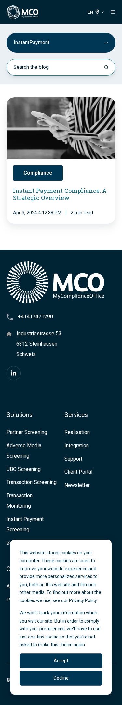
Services (76, 415)
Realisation (77, 432)
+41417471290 (35, 317)
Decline (61, 678)
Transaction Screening (32, 482)
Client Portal (78, 472)
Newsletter (77, 485)
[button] (112, 12)
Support (73, 459)
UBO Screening (24, 469)
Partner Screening (27, 432)
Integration (76, 445)
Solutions (20, 415)
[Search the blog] (106, 67)
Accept (61, 660)
